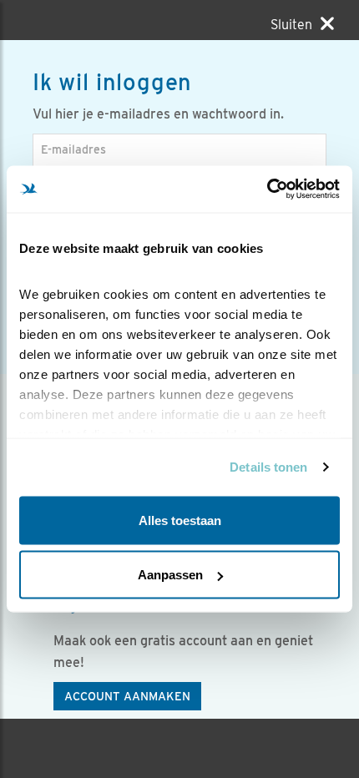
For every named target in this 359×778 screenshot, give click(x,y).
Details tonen (268, 467)
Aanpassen (170, 575)
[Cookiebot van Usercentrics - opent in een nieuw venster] (267, 189)
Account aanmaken (127, 696)
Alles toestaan (180, 520)
